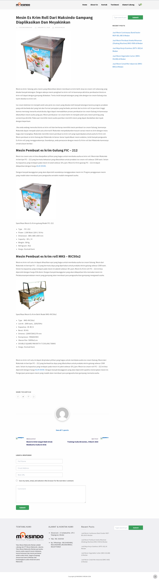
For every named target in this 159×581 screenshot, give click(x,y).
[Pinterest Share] (28, 397)
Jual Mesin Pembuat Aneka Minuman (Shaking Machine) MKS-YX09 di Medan (128, 42)
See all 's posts (62, 430)
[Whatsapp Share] (34, 397)
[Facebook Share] (18, 397)
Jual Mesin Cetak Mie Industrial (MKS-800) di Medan (127, 65)
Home (84, 5)
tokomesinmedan (25, 27)
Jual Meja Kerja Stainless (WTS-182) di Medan (128, 49)
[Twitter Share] (23, 397)
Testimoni (115, 5)
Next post (95, 439)
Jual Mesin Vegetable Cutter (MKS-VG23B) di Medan (126, 57)
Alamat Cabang (128, 5)
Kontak (104, 5)
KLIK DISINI (41, 166)
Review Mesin (60, 27)
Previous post (31, 439)
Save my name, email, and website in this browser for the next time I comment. (46, 481)
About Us (94, 5)
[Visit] (62, 414)
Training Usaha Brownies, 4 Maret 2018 (82, 442)
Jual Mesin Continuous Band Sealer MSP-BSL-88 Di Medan (126, 34)
